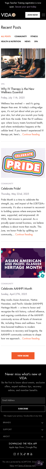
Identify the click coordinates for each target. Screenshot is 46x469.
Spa (3, 84)
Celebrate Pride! (11, 188)
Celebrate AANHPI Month (16, 288)
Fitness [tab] (34, 36)
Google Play (31, 447)
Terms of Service (25, 466)
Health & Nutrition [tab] (11, 41)
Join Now (32, 15)
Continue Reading (31, 134)
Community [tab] (21, 36)
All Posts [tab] (6, 36)
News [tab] (27, 41)
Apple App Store (16, 447)
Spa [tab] (36, 41)
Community (7, 183)
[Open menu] (43, 15)
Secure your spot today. (26, 7)
